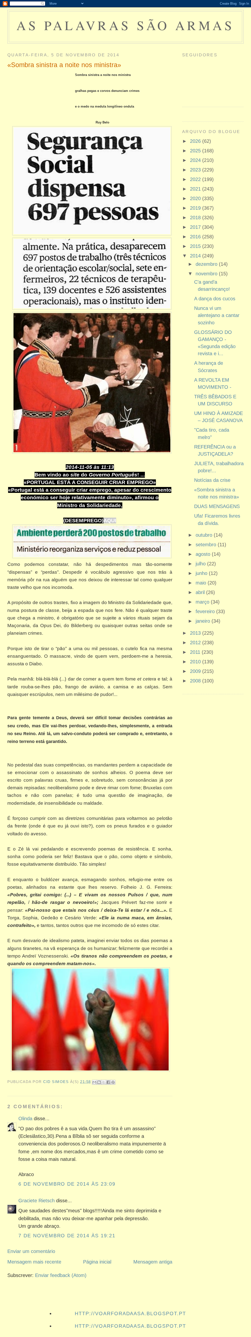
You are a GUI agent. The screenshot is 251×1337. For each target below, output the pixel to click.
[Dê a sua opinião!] (99, 1082)
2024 (196, 160)
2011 (196, 652)
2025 (196, 150)
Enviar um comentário (31, 1251)
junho (202, 573)
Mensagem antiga (152, 1261)
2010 (196, 661)
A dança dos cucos (214, 298)
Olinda (25, 1118)
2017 (196, 227)
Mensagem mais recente (34, 1261)
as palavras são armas (125, 25)
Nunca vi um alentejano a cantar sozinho (216, 315)
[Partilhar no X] (103, 1082)
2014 (196, 255)
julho (201, 563)
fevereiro (206, 611)
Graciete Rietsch (36, 1200)
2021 (196, 189)
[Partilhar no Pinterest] (113, 1082)
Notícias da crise (212, 480)
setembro (207, 544)
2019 (196, 208)
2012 (196, 642)
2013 (196, 633)
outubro (205, 535)
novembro (207, 273)
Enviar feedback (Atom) (61, 1275)
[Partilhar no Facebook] (108, 1082)
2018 (196, 217)
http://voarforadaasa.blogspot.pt (130, 1313)
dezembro (207, 264)
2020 (196, 198)
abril (201, 592)
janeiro (204, 621)
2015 (196, 246)
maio (202, 582)
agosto (204, 554)
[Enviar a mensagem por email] (94, 1082)
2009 (196, 671)
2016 (196, 236)
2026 (196, 141)
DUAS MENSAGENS (217, 506)
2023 (196, 169)
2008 (196, 680)
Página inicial (97, 1261)
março (203, 602)
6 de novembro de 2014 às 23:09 (66, 1184)
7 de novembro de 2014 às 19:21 (66, 1235)
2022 (196, 179)
